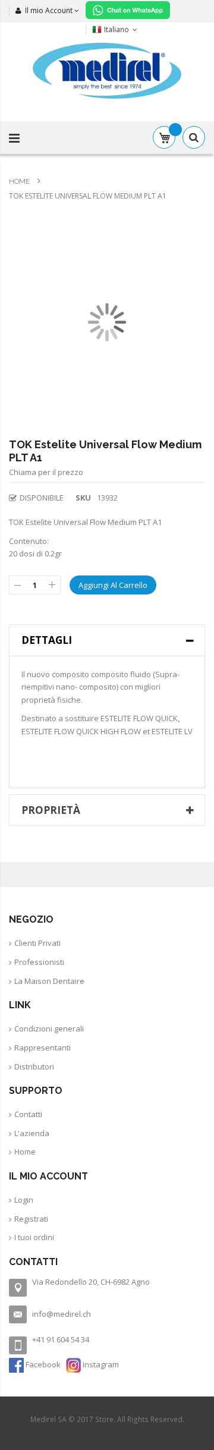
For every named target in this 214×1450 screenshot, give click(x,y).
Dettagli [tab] (46, 640)
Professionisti (39, 962)
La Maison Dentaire (49, 981)
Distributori (34, 1066)
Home (20, 181)
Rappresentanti (42, 1047)
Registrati (31, 1218)
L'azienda (31, 1133)
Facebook (43, 1364)
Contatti (28, 1114)
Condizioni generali (49, 1028)
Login (23, 1199)
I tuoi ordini (34, 1237)
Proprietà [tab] (50, 810)
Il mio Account (49, 10)
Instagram (100, 1364)
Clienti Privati (37, 943)
